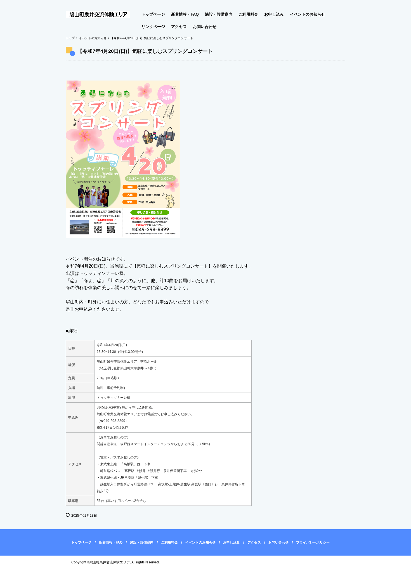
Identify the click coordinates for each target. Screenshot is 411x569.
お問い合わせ (204, 26)
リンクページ (153, 26)
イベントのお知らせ (307, 14)
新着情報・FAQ (185, 14)
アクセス (179, 26)
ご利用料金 (248, 14)
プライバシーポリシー (313, 542)
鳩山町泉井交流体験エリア (101, 14)
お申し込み (274, 14)
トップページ (153, 14)
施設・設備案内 (218, 14)
